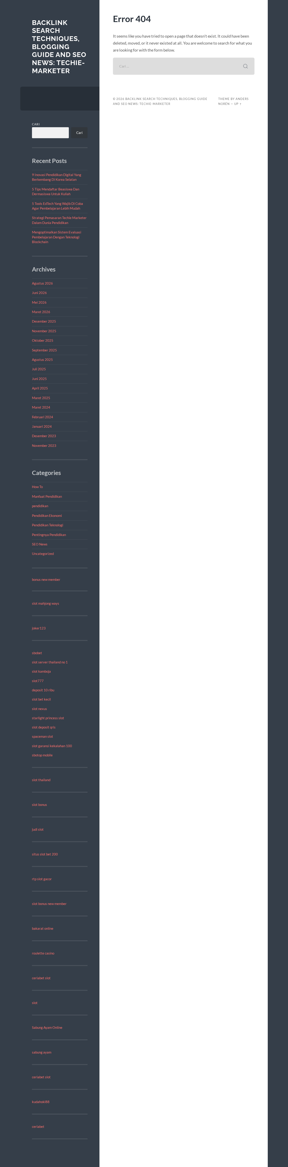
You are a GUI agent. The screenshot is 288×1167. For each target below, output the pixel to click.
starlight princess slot (48, 718)
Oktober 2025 (42, 340)
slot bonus (39, 805)
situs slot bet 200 (45, 854)
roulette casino (43, 953)
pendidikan (40, 506)
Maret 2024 (41, 407)
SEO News (39, 544)
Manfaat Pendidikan (47, 496)
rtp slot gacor (42, 879)
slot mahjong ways (45, 603)
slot (35, 1003)
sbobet (37, 653)
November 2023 (44, 445)
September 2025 (44, 350)
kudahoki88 (41, 1102)
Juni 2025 (39, 379)
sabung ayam (41, 1052)
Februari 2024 (42, 417)
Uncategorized (43, 554)
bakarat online (42, 928)
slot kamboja (41, 671)
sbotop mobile (42, 755)
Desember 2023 (44, 436)
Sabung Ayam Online (47, 1027)
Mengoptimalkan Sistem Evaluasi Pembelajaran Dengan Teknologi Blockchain (56, 237)
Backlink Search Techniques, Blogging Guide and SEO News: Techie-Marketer (59, 47)
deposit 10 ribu (43, 690)
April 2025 (40, 388)
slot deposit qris (44, 727)
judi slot (38, 829)
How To (37, 487)
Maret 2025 (41, 398)
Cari (36, 124)
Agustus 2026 (42, 283)
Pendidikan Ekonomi (47, 515)
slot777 (38, 681)
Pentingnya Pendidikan (49, 535)
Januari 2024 (42, 426)
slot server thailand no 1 (50, 662)
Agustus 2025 (42, 359)
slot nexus (39, 709)
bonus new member (46, 579)
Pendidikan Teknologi (47, 525)
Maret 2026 (41, 312)
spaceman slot (42, 736)
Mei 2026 (39, 302)
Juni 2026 (39, 293)
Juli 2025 (39, 369)
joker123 (39, 628)
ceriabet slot (41, 978)
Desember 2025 (44, 321)
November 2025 (44, 331)
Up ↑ (238, 104)
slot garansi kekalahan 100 (52, 746)
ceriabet (38, 1126)
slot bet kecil (41, 699)
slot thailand (41, 780)
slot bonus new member (49, 904)
